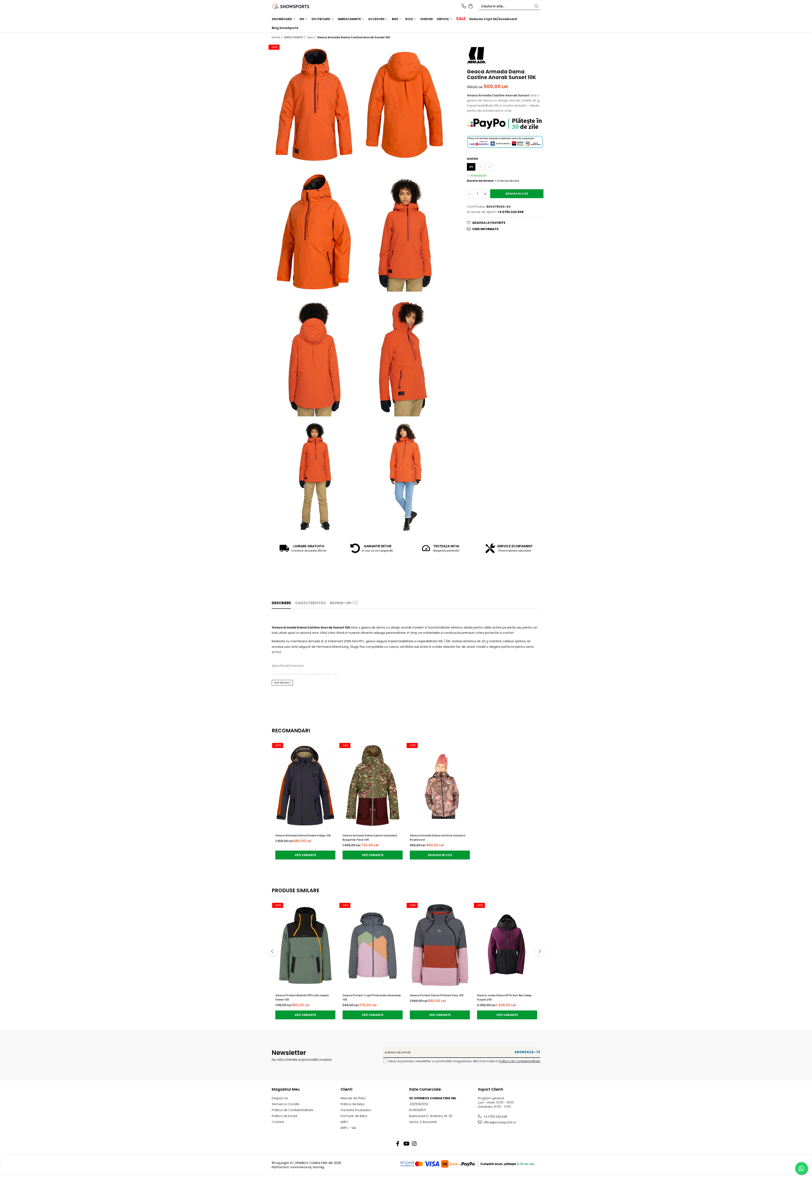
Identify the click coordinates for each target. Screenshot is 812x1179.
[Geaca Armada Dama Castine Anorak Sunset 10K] (314, 105)
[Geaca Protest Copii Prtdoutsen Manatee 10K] (372, 945)
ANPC (344, 1122)
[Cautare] (536, 6)
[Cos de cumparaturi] (470, 6)
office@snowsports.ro (499, 1122)
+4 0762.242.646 (495, 1116)
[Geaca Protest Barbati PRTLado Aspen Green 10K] (305, 945)
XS (471, 167)
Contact (278, 1122)
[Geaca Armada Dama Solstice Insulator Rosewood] (440, 785)
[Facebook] (398, 1144)
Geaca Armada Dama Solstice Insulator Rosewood (438, 837)
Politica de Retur (352, 1104)
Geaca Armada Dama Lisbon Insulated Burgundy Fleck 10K (370, 837)
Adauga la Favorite (488, 223)
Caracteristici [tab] (310, 602)
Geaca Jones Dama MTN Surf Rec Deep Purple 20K (504, 997)
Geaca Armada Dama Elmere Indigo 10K (303, 835)
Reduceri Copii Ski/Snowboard (493, 19)
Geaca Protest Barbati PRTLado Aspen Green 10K (302, 997)
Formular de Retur (353, 1116)
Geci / (312, 37)
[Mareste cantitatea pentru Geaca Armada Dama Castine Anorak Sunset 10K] (485, 193)
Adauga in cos (516, 194)
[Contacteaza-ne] (464, 6)
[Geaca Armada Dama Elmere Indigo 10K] (305, 785)
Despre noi (280, 1098)
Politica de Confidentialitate (519, 1061)
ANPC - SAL (348, 1128)
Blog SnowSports (285, 28)
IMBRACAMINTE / (295, 37)
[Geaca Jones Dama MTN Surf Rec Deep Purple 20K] (507, 945)
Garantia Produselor (355, 1110)
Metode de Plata (352, 1098)
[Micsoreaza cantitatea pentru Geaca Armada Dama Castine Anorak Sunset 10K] (470, 193)
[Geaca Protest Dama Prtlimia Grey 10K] (440, 945)
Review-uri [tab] (344, 602)
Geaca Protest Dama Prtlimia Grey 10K (437, 995)
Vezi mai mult (282, 682)
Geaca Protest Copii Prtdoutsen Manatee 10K (372, 997)
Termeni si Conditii (285, 1104)
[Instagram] (414, 1144)
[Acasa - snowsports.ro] (296, 6)
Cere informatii (485, 229)
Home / (277, 37)
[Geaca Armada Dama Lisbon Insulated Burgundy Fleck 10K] (372, 785)
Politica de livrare (284, 1116)
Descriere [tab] (281, 602)
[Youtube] (406, 1144)
